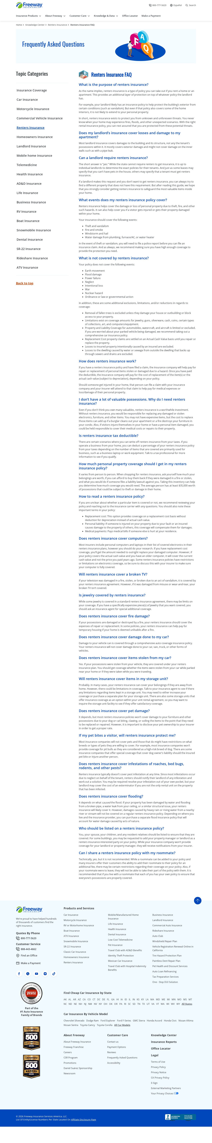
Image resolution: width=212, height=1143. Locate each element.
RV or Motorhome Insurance (79, 925)
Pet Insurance (115, 944)
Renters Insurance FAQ (82, 24)
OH (105, 1003)
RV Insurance (26, 211)
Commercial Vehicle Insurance (40, 118)
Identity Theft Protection (121, 955)
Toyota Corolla (104, 1025)
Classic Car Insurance (75, 951)
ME (163, 999)
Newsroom (69, 1073)
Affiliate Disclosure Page (83, 1119)
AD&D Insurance (29, 183)
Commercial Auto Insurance (167, 925)
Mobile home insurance (34, 155)
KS (138, 999)
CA (84, 999)
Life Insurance (27, 193)
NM (90, 1003)
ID (126, 999)
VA (152, 1003)
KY (142, 999)
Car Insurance (27, 99)
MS (185, 999)
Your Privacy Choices (162, 1093)
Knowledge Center (35, 24)
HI (117, 999)
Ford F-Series (124, 1020)
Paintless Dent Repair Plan (166, 960)
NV (95, 1003)
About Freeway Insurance (77, 1041)
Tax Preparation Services (165, 976)
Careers (68, 1052)
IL (130, 999)
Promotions (70, 1062)
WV (173, 1003)
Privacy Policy (158, 1067)
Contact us (112, 1041)
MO (179, 999)
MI (168, 999)
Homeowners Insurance (35, 137)
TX (143, 1003)
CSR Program (71, 1057)
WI (167, 1003)
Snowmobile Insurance (34, 230)
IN (134, 999)
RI (125, 1003)
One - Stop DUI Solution (165, 981)
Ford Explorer (108, 1020)
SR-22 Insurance (29, 249)
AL (69, 999)
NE (75, 1003)
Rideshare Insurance (32, 258)
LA (147, 999)
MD (158, 999)
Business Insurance (31, 202)
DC (98, 999)
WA (163, 1003)
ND (70, 1003)
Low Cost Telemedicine (120, 939)
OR (115, 1003)
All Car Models (122, 1025)
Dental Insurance (30, 239)
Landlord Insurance (31, 146)
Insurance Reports (164, 1042)
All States (187, 1003)
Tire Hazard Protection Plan (167, 955)
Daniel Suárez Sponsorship (78, 1068)
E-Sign (154, 1082)
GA (113, 999)
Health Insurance (30, 174)
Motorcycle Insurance (33, 109)
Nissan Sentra (71, 1025)
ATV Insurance (27, 267)
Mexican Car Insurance (120, 960)
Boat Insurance (28, 221)
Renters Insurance (57, 24)
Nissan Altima (185, 1020)
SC (129, 1003)
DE (103, 999)
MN (174, 999)
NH (80, 1003)
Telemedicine (27, 165)
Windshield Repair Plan (164, 941)
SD (134, 1003)
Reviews (111, 1052)
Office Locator (161, 1048)
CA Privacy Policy (160, 1077)
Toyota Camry (87, 1025)
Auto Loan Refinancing (164, 971)
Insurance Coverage (32, 90)
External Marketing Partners (166, 1088)
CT (94, 999)
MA (152, 999)
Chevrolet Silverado (74, 1020)
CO (89, 999)
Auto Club (157, 935)
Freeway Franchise (73, 1046)
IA (122, 999)
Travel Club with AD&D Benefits (125, 950)
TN (138, 1003)
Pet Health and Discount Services (169, 966)
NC (65, 1003)
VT (157, 1003)
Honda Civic (170, 1020)
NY (100, 1003)
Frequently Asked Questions (122, 1057)
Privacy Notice (158, 1072)
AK (65, 999)
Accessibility (113, 1062)
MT (190, 999)
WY (178, 1003)
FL (108, 999)
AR (74, 999)
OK (110, 1003)
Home (19, 24)
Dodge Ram (92, 1020)
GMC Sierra (139, 1020)
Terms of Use (158, 1061)
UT (148, 1003)
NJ (85, 1003)
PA (120, 1003)
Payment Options (116, 1046)
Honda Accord (154, 1020)
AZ (79, 999)
